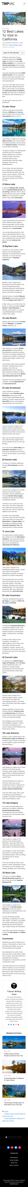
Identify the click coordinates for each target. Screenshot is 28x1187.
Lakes (7, 28)
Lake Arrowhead (7, 426)
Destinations (14, 1157)
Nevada (20, 112)
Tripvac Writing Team (15, 45)
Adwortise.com (14, 1183)
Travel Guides (14, 1160)
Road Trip (14, 1163)
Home (3, 28)
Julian (7, 603)
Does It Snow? (14, 1165)
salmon (17, 783)
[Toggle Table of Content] (21, 53)
